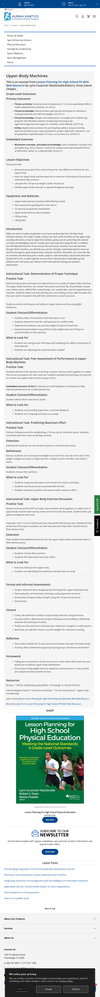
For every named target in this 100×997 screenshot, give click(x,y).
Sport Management (16, 57)
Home (6, 25)
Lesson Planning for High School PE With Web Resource (47, 83)
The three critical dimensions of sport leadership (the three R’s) (35, 874)
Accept (48, 989)
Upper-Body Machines (28, 25)
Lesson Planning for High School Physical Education (50, 812)
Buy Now (50, 819)
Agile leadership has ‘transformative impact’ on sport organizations (37, 886)
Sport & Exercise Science (19, 40)
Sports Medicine (15, 53)
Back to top (50, 908)
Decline (76, 989)
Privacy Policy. (66, 981)
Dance (10, 62)
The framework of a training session (21, 892)
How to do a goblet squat (16, 898)
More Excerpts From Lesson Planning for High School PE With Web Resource (43, 703)
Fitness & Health (15, 35)
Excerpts (14, 25)
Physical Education (16, 44)
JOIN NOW (50, 852)
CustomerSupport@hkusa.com (19, 968)
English (10, 10)
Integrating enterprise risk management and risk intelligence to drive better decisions (46, 880)
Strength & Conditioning (19, 49)
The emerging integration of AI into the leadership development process (39, 869)
